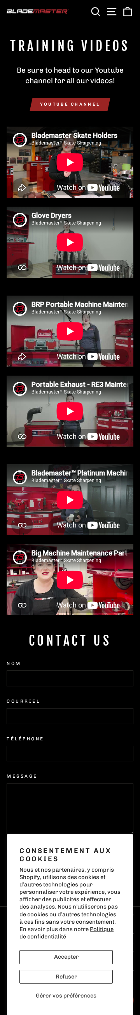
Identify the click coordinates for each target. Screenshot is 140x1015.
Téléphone (25, 739)
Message (22, 776)
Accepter (66, 956)
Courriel (23, 701)
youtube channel (70, 104)
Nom (14, 663)
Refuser (66, 976)
